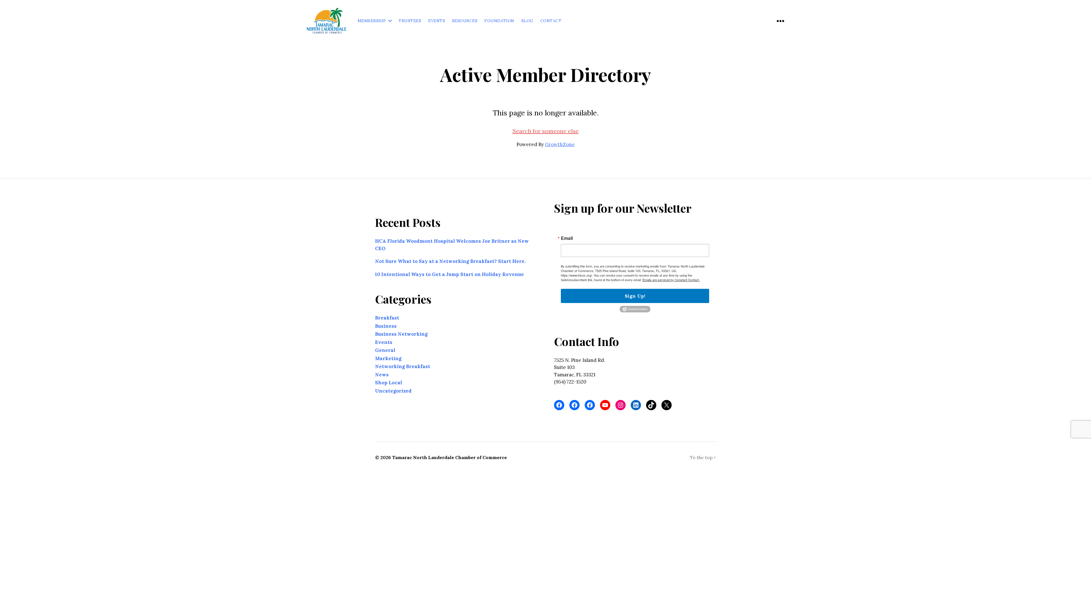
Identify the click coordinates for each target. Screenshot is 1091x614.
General (385, 350)
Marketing (388, 358)
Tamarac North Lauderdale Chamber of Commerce (449, 457)
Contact (550, 20)
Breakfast (387, 318)
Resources (464, 20)
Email (567, 238)
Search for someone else (546, 130)
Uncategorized (393, 390)
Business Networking (401, 334)
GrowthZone (560, 144)
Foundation (499, 20)
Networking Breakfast (402, 366)
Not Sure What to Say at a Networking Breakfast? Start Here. (450, 261)
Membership (372, 20)
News (382, 374)
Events (436, 20)
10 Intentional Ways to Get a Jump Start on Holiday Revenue (449, 274)
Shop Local (388, 382)
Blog (527, 20)
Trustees (410, 20)
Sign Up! (635, 296)
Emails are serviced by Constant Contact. (671, 279)
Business (386, 326)
